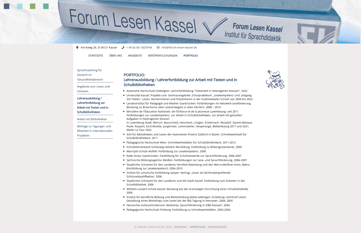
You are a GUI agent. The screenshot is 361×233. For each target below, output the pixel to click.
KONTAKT (181, 227)
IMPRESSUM (197, 227)
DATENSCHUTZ (217, 227)
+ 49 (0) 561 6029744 (139, 47)
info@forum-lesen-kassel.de (179, 47)
